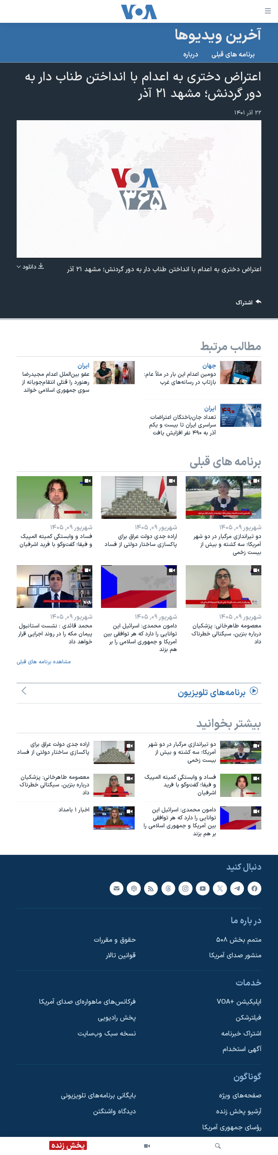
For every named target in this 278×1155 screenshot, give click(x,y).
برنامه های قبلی (233, 55)
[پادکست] (133, 888)
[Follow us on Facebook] (254, 888)
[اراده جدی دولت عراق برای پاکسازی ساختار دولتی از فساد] (139, 497)
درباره (190, 55)
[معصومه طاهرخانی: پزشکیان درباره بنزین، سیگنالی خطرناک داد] (223, 586)
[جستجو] (218, 1146)
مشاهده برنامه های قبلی (44, 662)
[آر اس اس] (151, 888)
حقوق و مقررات (115, 940)
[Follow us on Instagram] (185, 888)
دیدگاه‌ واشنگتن (114, 1112)
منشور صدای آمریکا (235, 956)
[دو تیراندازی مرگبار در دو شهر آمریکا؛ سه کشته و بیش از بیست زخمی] (223, 497)
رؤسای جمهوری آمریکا (231, 1127)
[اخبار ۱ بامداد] (114, 818)
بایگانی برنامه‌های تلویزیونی (98, 1096)
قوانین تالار (121, 956)
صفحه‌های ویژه (240, 1096)
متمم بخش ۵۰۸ (238, 940)
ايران (83, 366)
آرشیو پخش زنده (238, 1112)
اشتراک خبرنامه (241, 1033)
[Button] (249, 304)
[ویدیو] (147, 1146)
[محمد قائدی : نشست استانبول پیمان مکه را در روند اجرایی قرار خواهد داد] (54, 586)
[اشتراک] (116, 888)
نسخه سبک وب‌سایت (106, 1033)
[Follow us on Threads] (168, 888)
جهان (209, 366)
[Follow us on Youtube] (203, 888)
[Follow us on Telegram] (237, 888)
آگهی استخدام (242, 1049)
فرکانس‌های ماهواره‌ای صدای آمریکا (87, 1002)
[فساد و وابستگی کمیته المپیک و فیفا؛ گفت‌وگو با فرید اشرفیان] (54, 497)
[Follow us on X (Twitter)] (220, 888)
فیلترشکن (248, 1018)
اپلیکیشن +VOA (239, 1002)
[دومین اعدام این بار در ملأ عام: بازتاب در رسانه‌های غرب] (240, 372)
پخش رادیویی (117, 1018)
